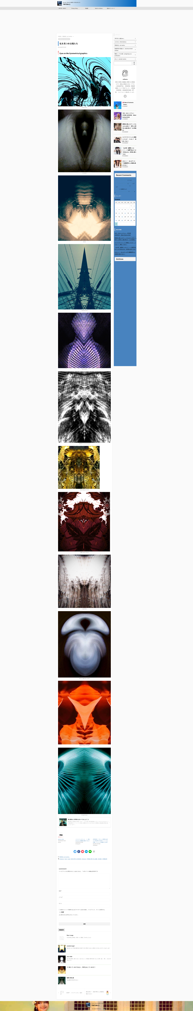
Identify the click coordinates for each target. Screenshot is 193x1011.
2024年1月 (117, 319)
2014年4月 (117, 363)
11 (119, 213)
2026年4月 (117, 270)
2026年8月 (117, 263)
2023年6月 (117, 332)
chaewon (62, 859)
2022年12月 (117, 343)
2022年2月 (117, 361)
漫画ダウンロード (111, 8)
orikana (130, 183)
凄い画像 (95, 859)
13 (125, 213)
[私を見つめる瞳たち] (86, 851)
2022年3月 (117, 359)
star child (69, 956)
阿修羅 (86, 8)
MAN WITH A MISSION (76, 859)
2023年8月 (117, 328)
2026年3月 (117, 272)
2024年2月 (117, 317)
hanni (66, 859)
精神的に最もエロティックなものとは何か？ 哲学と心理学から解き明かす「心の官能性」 (125, 238)
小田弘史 (132, 191)
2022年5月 (117, 355)
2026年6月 (117, 267)
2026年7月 (117, 265)
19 (122, 216)
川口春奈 (100, 859)
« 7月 (116, 226)
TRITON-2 (66, 4)
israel (69, 859)
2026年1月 (117, 276)
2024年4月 (117, 314)
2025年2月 (117, 296)
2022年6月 (117, 354)
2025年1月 (117, 297)
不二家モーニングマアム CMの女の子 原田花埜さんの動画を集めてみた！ (125, 183)
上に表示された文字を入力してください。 (69, 914)
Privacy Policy (74, 8)
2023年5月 (117, 334)
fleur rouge (70, 935)
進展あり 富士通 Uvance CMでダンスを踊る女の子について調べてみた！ (125, 180)
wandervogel (70, 946)
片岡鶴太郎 (104, 859)
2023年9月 (117, 326)
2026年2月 (117, 274)
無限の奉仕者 (70, 978)
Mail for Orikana (98, 8)
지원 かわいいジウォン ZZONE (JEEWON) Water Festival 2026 (129, 115)
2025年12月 (117, 278)
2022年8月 (117, 350)
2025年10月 (117, 281)
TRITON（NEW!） (63, 8)
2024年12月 (117, 299)
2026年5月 (117, 269)
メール (61, 897)
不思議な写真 (90, 859)
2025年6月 (117, 288)
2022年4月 (117, 357)
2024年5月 (117, 312)
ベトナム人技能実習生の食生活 (121, 191)
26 (122, 220)
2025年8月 (117, 285)
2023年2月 (117, 339)
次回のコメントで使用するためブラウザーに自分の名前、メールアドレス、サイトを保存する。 (83, 909)
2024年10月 (117, 303)
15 (131, 213)
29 (131, 220)
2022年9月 (117, 348)
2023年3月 (117, 337)
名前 (60, 891)
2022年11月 (117, 344)
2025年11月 (117, 279)
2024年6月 (117, 310)
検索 (134, 63)
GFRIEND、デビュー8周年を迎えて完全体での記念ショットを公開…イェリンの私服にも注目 (100, 841)
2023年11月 (117, 323)
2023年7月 (117, 330)
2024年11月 (117, 301)
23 (134, 216)
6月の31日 (117, 189)
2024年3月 (117, 316)
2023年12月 (117, 321)
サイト (60, 903)
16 (134, 213)
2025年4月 (117, 292)
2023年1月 (117, 341)
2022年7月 (117, 352)
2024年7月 (117, 308)
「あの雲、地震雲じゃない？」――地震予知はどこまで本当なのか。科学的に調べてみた (125, 248)
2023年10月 (117, 325)
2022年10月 (117, 346)
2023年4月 (117, 335)
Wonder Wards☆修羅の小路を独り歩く (99, 1003)
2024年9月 (117, 305)
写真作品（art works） (64, 856)
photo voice (61, 839)
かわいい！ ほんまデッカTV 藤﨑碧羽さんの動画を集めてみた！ (129, 163)
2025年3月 (117, 294)
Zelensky (84, 859)
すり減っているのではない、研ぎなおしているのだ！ (81, 967)
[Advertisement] (96, 21)
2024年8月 (117, 306)
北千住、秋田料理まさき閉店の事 (122, 185)
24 (116, 220)
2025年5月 (117, 290)
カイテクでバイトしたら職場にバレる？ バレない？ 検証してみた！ (129, 139)
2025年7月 (117, 287)
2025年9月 (117, 283)
